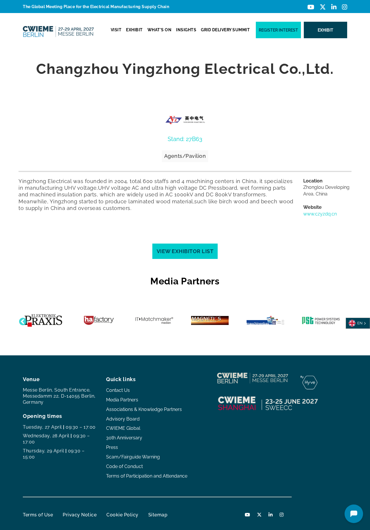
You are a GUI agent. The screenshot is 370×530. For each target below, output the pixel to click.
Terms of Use (38, 515)
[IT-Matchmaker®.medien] (154, 320)
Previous (21, 320)
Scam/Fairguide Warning (133, 457)
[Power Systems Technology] (321, 320)
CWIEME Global (123, 428)
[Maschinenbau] (265, 320)
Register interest (278, 30)
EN (359, 323)
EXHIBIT (134, 30)
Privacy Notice (80, 515)
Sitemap (158, 515)
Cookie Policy (122, 515)
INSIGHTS (186, 30)
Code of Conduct (124, 466)
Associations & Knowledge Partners (144, 409)
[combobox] (358, 323)
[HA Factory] (99, 320)
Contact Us (118, 390)
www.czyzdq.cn (320, 214)
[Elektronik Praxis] (43, 320)
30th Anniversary (124, 438)
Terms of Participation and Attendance (146, 476)
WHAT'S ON (159, 30)
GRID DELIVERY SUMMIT (225, 30)
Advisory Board (123, 419)
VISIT (116, 30)
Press (112, 447)
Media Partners (122, 400)
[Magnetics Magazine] (210, 320)
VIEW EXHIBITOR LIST (185, 251)
